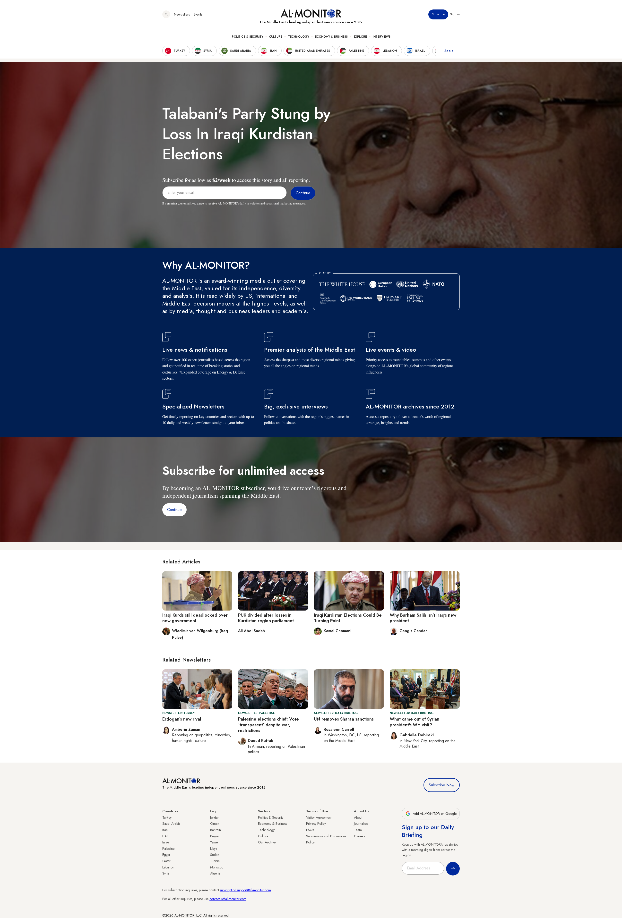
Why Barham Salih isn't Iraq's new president (423, 618)
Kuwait (214, 836)
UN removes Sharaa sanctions (344, 719)
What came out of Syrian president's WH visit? (414, 722)
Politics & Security (247, 36)
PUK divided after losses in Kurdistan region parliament (266, 618)
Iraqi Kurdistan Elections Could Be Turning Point (348, 618)
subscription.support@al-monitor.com (245, 890)
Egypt (166, 854)
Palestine (168, 848)
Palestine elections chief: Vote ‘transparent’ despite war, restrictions (268, 725)
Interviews (381, 36)
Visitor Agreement (318, 817)
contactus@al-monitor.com (227, 898)
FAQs (310, 829)
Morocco (216, 867)
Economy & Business (331, 36)
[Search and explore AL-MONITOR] (166, 14)
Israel (166, 842)
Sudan (214, 854)
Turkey (167, 817)
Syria (165, 873)
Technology (298, 36)
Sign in (455, 14)
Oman (214, 823)
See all (450, 50)
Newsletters (182, 14)
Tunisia (215, 860)
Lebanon (168, 867)
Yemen (214, 842)
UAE (165, 836)
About (358, 817)
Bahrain (215, 829)
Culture (275, 36)
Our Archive (267, 842)
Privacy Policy (316, 823)
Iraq (213, 811)
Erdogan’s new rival (181, 719)
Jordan (214, 817)
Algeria (215, 873)
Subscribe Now (441, 785)
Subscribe (438, 14)
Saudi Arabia (171, 823)
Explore (360, 36)
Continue (174, 509)
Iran (165, 829)
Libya (213, 848)
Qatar (166, 860)
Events (198, 14)
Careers (359, 836)
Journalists (361, 823)
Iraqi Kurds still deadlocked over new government (195, 618)
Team (358, 829)
